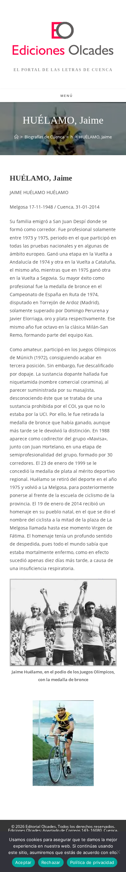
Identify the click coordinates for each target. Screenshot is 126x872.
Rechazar (50, 862)
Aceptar (23, 862)
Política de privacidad (92, 862)
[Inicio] (16, 137)
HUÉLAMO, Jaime (95, 137)
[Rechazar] (118, 852)
